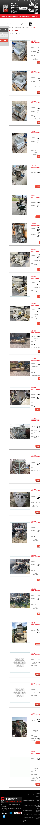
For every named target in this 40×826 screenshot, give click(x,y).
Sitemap (25, 814)
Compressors (32, 805)
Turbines (25, 810)
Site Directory (32, 814)
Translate (23, 8)
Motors (30, 810)
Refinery (25, 800)
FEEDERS (31, 27)
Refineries (31, 800)
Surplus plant (31, 795)
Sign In (26, 1)
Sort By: (18, 33)
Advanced (36, 24)
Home (12, 1)
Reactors (25, 805)
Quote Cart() (34, 1)
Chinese (30, 818)
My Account (19, 1)
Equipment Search (21, 27)
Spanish (25, 818)
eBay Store (24, 821)
